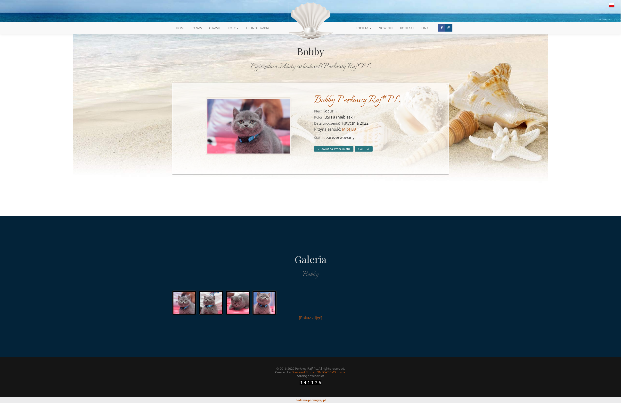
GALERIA (363, 149)
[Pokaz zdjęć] (310, 317)
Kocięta (362, 28)
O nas (197, 28)
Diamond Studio (303, 372)
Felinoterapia (257, 28)
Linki (425, 28)
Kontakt (407, 28)
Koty (232, 28)
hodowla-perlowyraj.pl (311, 400)
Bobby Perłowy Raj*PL (357, 100)
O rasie (215, 28)
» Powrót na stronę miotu (334, 149)
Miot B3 (349, 129)
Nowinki (386, 28)
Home (180, 28)
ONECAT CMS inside (331, 372)
